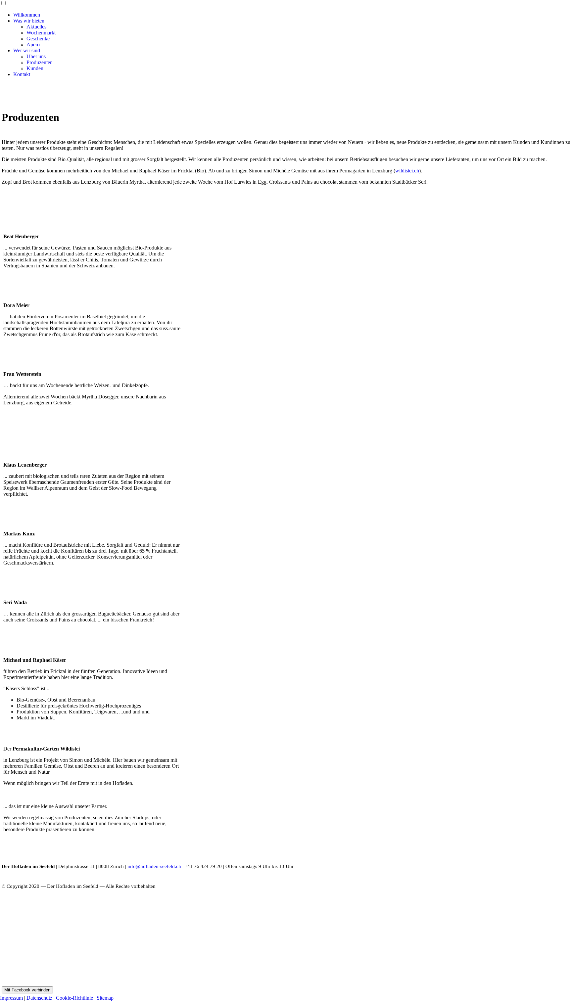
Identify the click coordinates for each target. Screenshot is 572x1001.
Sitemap (105, 998)
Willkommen (26, 15)
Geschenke (38, 38)
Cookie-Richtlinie (74, 998)
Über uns (36, 56)
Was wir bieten (28, 20)
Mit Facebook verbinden (27, 989)
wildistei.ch (407, 170)
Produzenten (39, 62)
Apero (33, 44)
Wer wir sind (26, 50)
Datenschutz (39, 998)
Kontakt (21, 74)
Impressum (11, 998)
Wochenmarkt (41, 32)
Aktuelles (36, 26)
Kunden (34, 68)
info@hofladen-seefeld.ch (154, 866)
